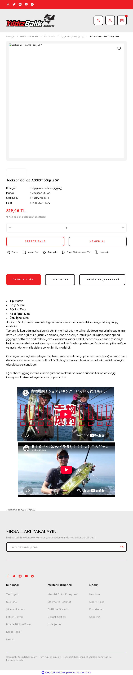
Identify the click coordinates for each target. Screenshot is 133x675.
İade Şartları (55, 624)
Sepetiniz (94, 617)
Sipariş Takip (96, 602)
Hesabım (94, 594)
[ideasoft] (48, 672)
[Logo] (30, 20)
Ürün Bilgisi (23, 279)
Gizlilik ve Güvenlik (58, 609)
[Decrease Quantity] (10, 227)
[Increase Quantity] (122, 227)
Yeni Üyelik (12, 594)
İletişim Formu (14, 617)
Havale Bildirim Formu (19, 624)
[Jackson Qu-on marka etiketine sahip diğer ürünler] (16, 172)
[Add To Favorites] (119, 48)
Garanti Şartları (57, 617)
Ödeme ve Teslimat (59, 602)
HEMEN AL (98, 241)
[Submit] (122, 547)
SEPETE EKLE (35, 241)
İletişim (10, 639)
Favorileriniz (96, 609)
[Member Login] (110, 20)
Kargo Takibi (13, 631)
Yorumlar (60, 279)
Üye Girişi (11, 602)
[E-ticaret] (66, 672)
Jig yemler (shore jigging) (47, 188)
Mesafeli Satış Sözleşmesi (63, 594)
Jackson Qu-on (41, 193)
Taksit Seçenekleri (102, 279)
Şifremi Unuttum (15, 609)
